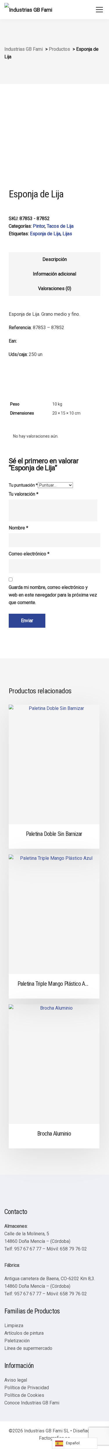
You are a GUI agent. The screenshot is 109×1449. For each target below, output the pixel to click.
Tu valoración (23, 494)
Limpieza (13, 1325)
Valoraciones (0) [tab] (54, 288)
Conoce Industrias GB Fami (31, 1403)
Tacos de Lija (60, 226)
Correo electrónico (29, 554)
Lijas (67, 233)
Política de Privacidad (26, 1387)
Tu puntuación (23, 485)
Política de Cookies (24, 1395)
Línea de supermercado (28, 1348)
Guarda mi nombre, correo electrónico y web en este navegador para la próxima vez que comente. (53, 595)
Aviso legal (15, 1380)
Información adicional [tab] (54, 274)
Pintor (39, 226)
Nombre (18, 528)
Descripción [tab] (54, 259)
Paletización (17, 1340)
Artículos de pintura (24, 1333)
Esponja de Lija (45, 233)
